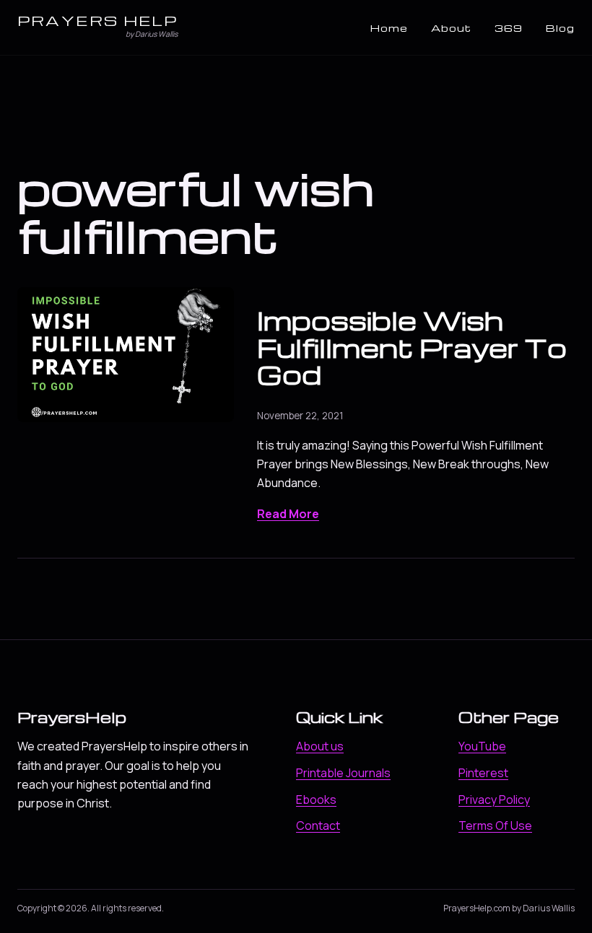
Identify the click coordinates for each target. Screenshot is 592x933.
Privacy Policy (494, 799)
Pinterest (483, 773)
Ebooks (316, 799)
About (451, 28)
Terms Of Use (495, 825)
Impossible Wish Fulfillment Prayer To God (412, 347)
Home (389, 28)
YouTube (482, 746)
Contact (318, 825)
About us (320, 746)
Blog (560, 28)
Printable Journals (343, 773)
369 (509, 28)
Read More (288, 514)
